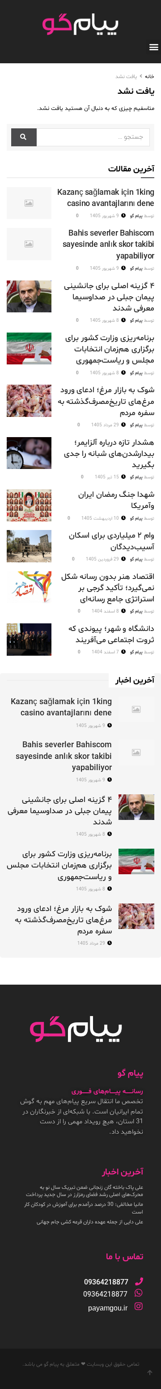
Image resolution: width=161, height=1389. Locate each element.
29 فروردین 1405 (103, 559)
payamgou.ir (107, 1308)
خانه (149, 76)
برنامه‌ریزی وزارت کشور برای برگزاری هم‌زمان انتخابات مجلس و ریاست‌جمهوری (109, 349)
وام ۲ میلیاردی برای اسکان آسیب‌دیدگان (111, 541)
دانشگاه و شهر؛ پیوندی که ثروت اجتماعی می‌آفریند (111, 634)
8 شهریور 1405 (105, 321)
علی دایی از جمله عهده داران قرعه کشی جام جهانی (90, 1222)
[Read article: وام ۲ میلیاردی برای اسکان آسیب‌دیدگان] (29, 546)
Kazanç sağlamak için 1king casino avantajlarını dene (105, 198)
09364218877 (105, 1295)
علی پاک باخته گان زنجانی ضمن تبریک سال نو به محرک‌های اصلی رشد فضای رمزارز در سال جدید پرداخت (84, 1191)
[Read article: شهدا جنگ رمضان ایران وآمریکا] (29, 505)
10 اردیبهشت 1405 (100, 518)
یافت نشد (126, 76)
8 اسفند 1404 (106, 611)
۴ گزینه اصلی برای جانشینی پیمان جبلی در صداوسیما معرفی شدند (109, 297)
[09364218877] (139, 1281)
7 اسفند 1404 (106, 652)
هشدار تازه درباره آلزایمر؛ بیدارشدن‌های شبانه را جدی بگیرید (109, 454)
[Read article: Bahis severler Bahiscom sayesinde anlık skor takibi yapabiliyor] (29, 244)
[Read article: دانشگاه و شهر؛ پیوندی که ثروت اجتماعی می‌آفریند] (29, 639)
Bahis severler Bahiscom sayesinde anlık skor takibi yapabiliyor (108, 245)
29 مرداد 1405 (105, 425)
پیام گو (136, 216)
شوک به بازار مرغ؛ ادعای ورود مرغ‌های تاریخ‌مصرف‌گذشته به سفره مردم (106, 401)
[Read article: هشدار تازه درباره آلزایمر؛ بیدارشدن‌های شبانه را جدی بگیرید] (29, 453)
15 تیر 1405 (107, 477)
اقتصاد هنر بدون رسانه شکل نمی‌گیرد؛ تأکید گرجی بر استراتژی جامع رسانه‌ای (107, 588)
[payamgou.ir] (138, 1306)
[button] (153, 46)
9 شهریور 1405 (105, 216)
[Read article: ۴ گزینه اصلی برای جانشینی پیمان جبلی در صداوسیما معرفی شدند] (29, 296)
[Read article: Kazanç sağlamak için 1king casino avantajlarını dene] (29, 203)
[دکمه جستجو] (24, 137)
